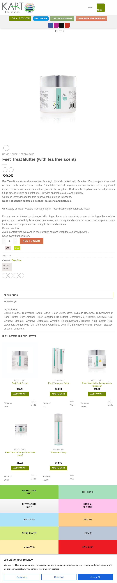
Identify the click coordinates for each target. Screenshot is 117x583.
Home (5, 154)
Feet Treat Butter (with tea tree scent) (20, 453)
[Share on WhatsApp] (5, 275)
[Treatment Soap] (58, 429)
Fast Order (40, 18)
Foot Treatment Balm (58, 383)
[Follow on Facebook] (50, 25)
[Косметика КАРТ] (18, 7)
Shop (15, 154)
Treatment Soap (58, 452)
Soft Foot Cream (20, 383)
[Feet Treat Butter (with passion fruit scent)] (97, 359)
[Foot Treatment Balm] (58, 359)
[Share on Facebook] (10, 275)
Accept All (95, 577)
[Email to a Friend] (16, 275)
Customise (22, 577)
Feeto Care (27, 154)
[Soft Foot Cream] (20, 359)
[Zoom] (6, 148)
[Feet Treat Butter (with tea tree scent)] (20, 429)
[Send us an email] (61, 25)
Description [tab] (11, 295)
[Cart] (113, 7)
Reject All (59, 577)
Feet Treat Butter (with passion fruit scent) (97, 384)
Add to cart (32, 241)
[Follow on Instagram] (56, 25)
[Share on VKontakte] (21, 275)
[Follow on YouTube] (67, 25)
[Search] (108, 8)
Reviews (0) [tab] (10, 301)
